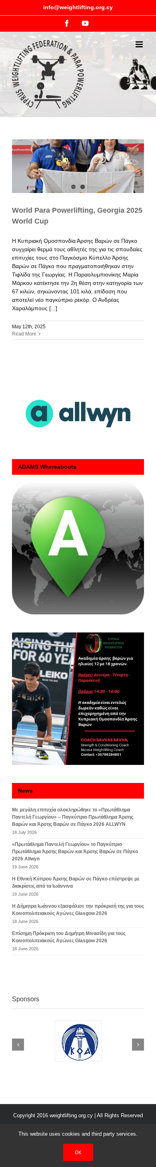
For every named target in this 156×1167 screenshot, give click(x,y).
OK (78, 1152)
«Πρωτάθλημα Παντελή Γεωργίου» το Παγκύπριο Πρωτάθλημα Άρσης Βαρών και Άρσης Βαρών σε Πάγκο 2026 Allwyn (75, 852)
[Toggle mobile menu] (140, 44)
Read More (24, 334)
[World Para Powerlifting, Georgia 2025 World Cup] (78, 166)
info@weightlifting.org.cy (78, 7)
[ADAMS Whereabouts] (78, 548)
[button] (18, 1045)
